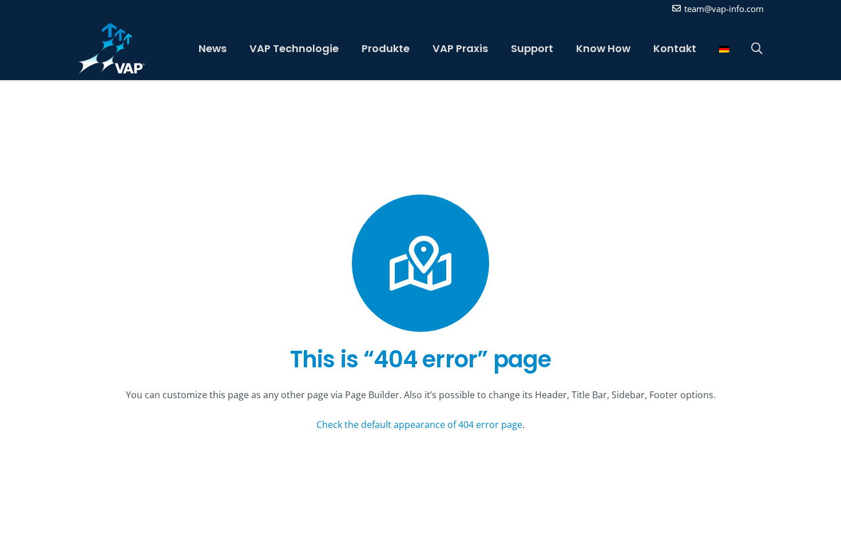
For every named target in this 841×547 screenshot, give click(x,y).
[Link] (111, 48)
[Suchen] (756, 49)
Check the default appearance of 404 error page (419, 424)
